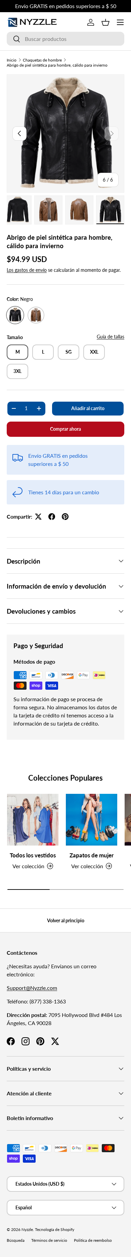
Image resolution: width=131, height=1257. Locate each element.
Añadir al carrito (87, 408)
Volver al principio (65, 920)
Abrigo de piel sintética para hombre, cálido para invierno (57, 65)
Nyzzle (27, 1229)
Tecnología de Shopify (54, 1229)
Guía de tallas (110, 336)
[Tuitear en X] (38, 516)
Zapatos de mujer (92, 855)
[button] (105, 22)
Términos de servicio (49, 1240)
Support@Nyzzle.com (32, 988)
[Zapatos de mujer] (91, 820)
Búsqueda (16, 1240)
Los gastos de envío (27, 270)
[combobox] (65, 39)
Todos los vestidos (33, 855)
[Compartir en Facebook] (51, 516)
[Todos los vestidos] (32, 820)
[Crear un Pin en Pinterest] (65, 516)
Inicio (11, 60)
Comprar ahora (65, 429)
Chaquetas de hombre (42, 60)
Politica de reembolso (93, 1240)
